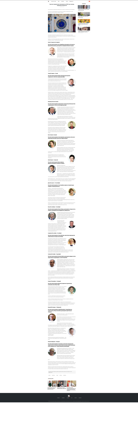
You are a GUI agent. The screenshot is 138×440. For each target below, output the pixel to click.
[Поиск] (87, 1)
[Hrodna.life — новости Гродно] (48, 1)
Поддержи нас (71, 1)
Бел (89, 1)
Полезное (62, 1)
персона (61, 375)
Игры (58, 1)
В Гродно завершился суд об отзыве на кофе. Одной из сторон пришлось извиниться (83, 31)
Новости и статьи (53, 1)
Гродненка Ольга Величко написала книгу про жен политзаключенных (83, 10)
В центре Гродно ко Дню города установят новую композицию (83, 17)
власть (49, 375)
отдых (57, 375)
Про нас (67, 1)
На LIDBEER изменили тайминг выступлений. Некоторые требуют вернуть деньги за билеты (83, 24)
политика (64, 375)
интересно (53, 375)
